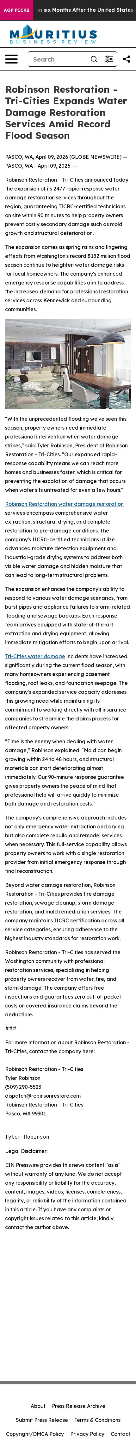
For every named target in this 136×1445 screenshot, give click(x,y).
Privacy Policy (87, 1434)
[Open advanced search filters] (109, 59)
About (38, 1406)
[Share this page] (126, 59)
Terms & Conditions (97, 1420)
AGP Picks (16, 10)
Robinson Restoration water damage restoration (64, 504)
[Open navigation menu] (11, 59)
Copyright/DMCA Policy (35, 1434)
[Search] (94, 59)
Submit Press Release (42, 1420)
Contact (120, 1434)
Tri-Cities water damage (35, 656)
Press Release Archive (78, 1406)
